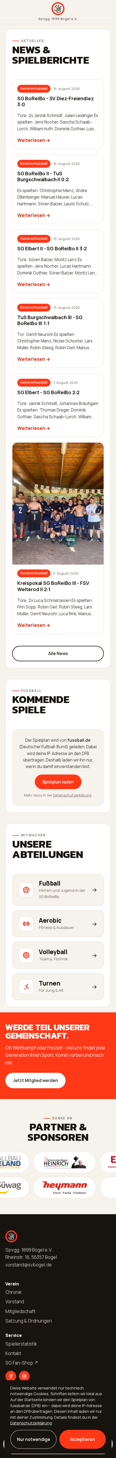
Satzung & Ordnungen (28, 1321)
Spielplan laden (58, 782)
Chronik (13, 1292)
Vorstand (14, 1301)
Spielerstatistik (21, 1344)
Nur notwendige (33, 1439)
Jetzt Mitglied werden (35, 1080)
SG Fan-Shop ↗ (21, 1363)
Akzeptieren (82, 1439)
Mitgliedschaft (20, 1311)
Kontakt (13, 1353)
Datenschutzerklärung (72, 795)
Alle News (58, 653)
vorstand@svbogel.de (28, 1265)
